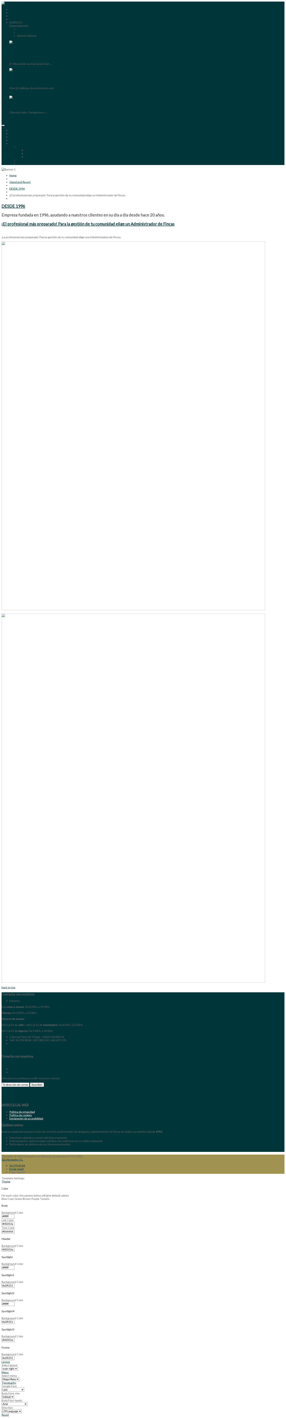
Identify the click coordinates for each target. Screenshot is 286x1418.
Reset (5, 1414)
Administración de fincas (24, 133)
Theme (6, 1181)
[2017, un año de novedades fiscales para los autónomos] (31, 73)
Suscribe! (37, 1084)
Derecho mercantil (36, 153)
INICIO (13, 130)
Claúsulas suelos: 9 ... (27, 104)
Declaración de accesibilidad (26, 1118)
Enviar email (16, 1169)
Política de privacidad (22, 1111)
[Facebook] (9, 1069)
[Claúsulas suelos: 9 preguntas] (29, 97)
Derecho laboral (34, 156)
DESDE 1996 (17, 188)
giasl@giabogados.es (22, 1043)
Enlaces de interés (28, 163)
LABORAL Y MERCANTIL (24, 140)
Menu (5, 1372)
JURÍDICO (15, 143)
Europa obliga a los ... (27, 56)
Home (13, 175)
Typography (9, 1382)
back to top (8, 987)
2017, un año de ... (25, 80)
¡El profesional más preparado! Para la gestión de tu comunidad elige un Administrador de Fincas (88, 223)
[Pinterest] (9, 1072)
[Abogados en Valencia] (17, 3)
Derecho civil (32, 150)
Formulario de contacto (16, 1049)
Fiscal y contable (19, 137)
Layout (6, 1361)
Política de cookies (20, 1115)
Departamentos (26, 146)
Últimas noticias (26, 160)
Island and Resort (20, 182)
